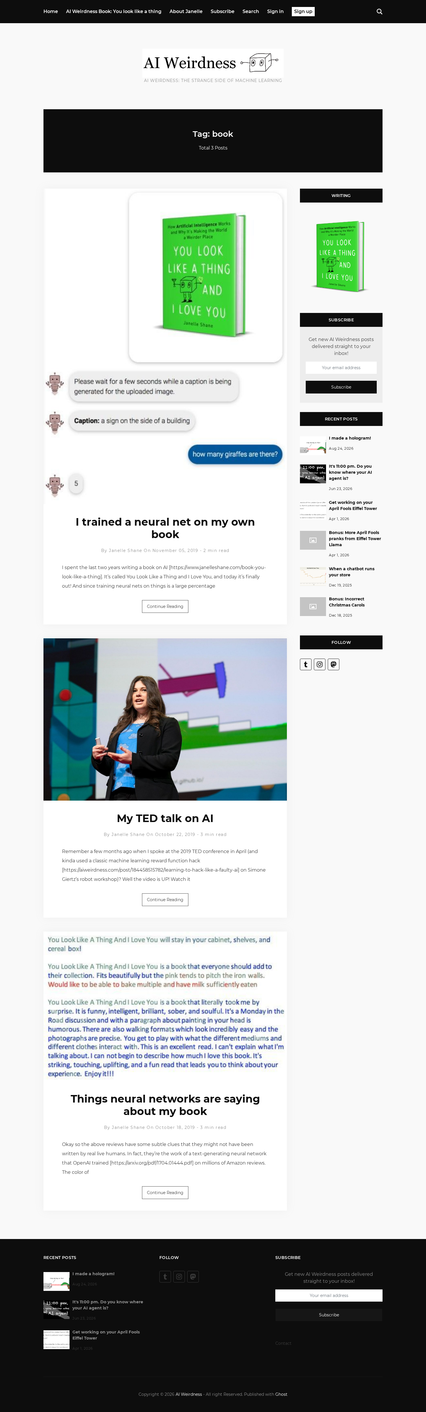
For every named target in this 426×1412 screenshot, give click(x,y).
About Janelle (186, 11)
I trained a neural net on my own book (165, 528)
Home (50, 11)
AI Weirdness (189, 1394)
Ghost (281, 1394)
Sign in (275, 11)
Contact (283, 1343)
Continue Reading (165, 606)
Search (251, 11)
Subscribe (222, 11)
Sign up (303, 11)
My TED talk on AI (165, 818)
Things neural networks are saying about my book (165, 1105)
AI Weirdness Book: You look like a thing (113, 11)
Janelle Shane (125, 550)
